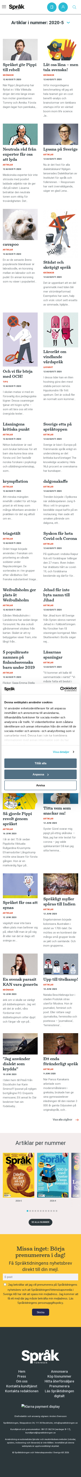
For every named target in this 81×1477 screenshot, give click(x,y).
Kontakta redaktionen (21, 1391)
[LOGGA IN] (63, 7)
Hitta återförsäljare (59, 1381)
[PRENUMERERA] (52, 7)
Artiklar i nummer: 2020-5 (37, 22)
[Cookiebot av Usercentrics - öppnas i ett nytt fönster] (60, 689)
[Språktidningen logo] (40, 1356)
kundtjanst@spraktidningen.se (40, 1433)
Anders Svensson (58, 1416)
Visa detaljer (61, 752)
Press (21, 1376)
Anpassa (38, 774)
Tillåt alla (40, 763)
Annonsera (59, 1371)
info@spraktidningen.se (66, 1423)
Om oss (22, 1381)
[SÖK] (74, 7)
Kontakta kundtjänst (21, 1386)
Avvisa (40, 785)
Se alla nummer (40, 1222)
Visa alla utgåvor (63, 1119)
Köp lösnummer (59, 1376)
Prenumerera (59, 1386)
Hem (21, 1371)
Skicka (40, 1312)
